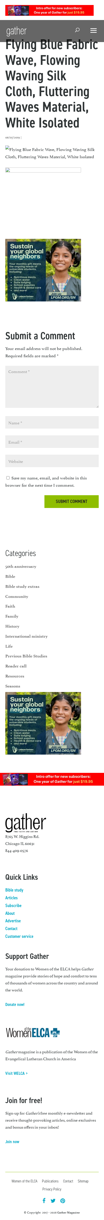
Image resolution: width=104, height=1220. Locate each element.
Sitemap (83, 1181)
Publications (50, 1181)
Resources (14, 675)
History (12, 626)
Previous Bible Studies (26, 655)
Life (9, 646)
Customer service (19, 936)
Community (16, 596)
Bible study (14, 890)
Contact (11, 929)
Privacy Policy (51, 1189)
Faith (10, 606)
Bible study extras (22, 586)
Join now (12, 1141)
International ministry (26, 636)
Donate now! (14, 1004)
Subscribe (13, 906)
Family (11, 616)
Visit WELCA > (16, 1073)
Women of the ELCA (24, 1181)
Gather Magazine (68, 1212)
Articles (11, 898)
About (10, 913)
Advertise (13, 921)
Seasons (12, 685)
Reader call (16, 665)
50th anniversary (20, 566)
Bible (10, 576)
